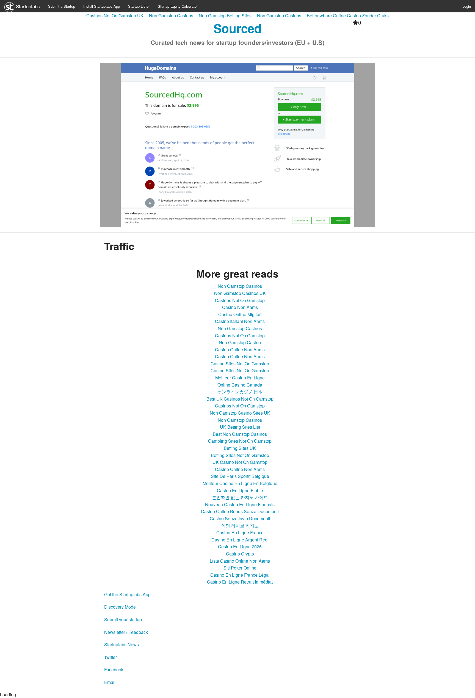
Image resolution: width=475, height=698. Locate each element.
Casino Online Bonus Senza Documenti (240, 511)
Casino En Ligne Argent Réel (240, 539)
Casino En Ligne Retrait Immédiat (240, 582)
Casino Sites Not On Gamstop (240, 363)
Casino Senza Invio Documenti (240, 518)
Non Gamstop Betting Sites (225, 15)
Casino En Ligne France (240, 532)
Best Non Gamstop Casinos (240, 434)
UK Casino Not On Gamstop (239, 462)
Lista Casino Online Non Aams (240, 561)
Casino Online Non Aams (240, 349)
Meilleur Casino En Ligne (240, 377)
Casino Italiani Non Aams (240, 321)
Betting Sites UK (240, 448)
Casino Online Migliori (240, 314)
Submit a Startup (61, 6)
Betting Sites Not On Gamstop (240, 455)
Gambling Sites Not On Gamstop (240, 441)
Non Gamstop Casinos (171, 15)
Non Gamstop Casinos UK (240, 293)
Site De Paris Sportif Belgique (240, 476)
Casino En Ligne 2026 (240, 546)
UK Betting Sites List (240, 427)
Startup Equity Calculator (178, 6)
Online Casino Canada (239, 385)
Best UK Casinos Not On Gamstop (240, 399)
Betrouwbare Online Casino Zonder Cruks (348, 15)
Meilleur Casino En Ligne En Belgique (240, 483)
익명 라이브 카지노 (240, 525)
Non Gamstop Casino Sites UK (240, 413)
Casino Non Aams (240, 307)
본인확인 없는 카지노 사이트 (240, 497)
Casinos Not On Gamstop (240, 300)
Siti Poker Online (239, 568)
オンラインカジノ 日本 (240, 391)
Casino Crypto (240, 554)
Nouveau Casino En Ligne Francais (240, 504)
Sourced (238, 28)
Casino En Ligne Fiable (240, 490)
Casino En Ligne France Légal (240, 575)
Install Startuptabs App (101, 6)
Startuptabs (27, 6)
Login (466, 6)
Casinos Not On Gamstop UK (114, 15)
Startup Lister (139, 6)
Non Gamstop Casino (240, 342)
